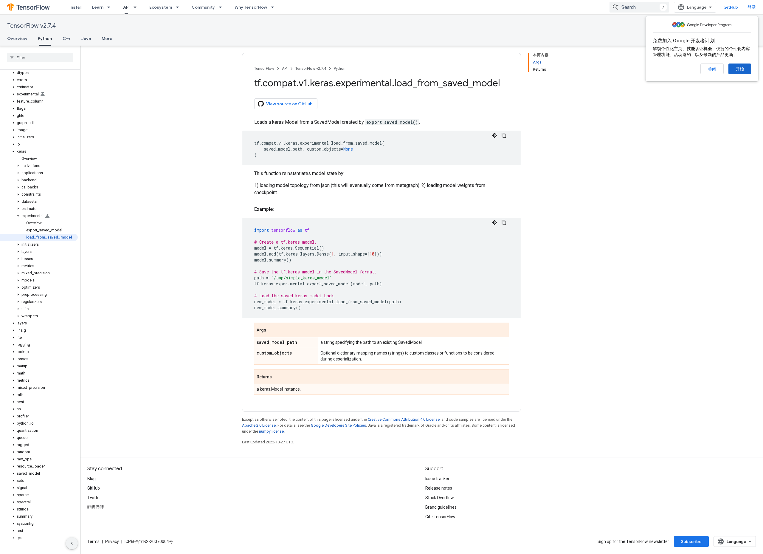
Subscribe (691, 541)
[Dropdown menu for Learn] (110, 7)
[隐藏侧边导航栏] (72, 543)
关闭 (712, 69)
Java (86, 38)
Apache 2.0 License (259, 425)
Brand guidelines (441, 507)
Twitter (94, 497)
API (126, 7)
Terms (93, 541)
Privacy (112, 541)
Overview (17, 38)
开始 (740, 69)
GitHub (730, 7)
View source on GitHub (289, 103)
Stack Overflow (439, 497)
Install (75, 7)
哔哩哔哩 (95, 507)
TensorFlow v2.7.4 (31, 26)
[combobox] (639, 7)
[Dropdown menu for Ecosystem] (179, 7)
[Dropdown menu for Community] (222, 7)
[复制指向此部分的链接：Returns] (278, 377)
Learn (97, 7)
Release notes (438, 488)
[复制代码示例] (504, 135)
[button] (39, 72)
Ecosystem (160, 7)
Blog (91, 478)
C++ (67, 38)
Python (45, 38)
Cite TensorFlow (440, 516)
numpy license (271, 431)
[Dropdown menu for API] (137, 7)
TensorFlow (264, 68)
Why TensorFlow (251, 7)
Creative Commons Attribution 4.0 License (404, 419)
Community (203, 7)
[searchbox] (40, 57)
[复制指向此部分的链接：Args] (272, 330)
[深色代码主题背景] (494, 135)
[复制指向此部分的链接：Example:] (280, 209)
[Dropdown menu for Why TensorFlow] (274, 7)
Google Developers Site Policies (338, 425)
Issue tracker (437, 478)
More (107, 38)
